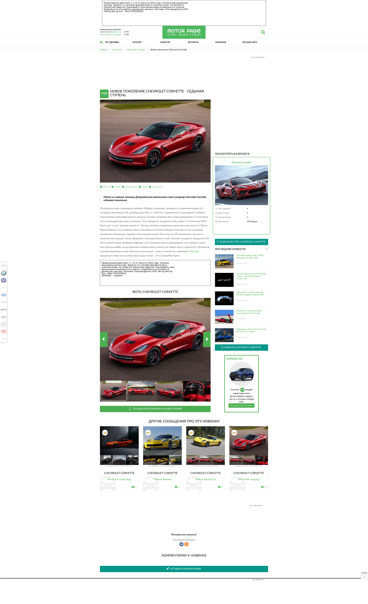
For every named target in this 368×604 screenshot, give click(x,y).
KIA (3, 309)
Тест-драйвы (112, 42)
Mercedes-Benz (3, 324)
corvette (117, 187)
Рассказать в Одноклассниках (186, 544)
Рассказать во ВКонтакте (181, 544)
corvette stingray (131, 187)
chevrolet (106, 187)
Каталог (137, 42)
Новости (165, 42)
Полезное (220, 42)
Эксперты (193, 42)
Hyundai (3, 294)
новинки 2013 (157, 187)
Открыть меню (101, 45)
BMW (3, 273)
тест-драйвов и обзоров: (110, 35)
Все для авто (250, 42)
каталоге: (117, 32)
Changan (3, 280)
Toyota (3, 331)
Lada (3, 316)
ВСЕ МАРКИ (4, 337)
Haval (3, 287)
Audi (3, 265)
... (266, 249)
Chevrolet (194, 251)
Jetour (3, 302)
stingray (144, 187)
